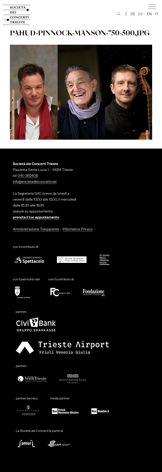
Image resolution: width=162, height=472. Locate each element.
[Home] (19, 15)
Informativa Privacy (78, 228)
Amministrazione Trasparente (36, 228)
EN (149, 13)
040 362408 (28, 175)
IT (156, 13)
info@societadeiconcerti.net (35, 181)
